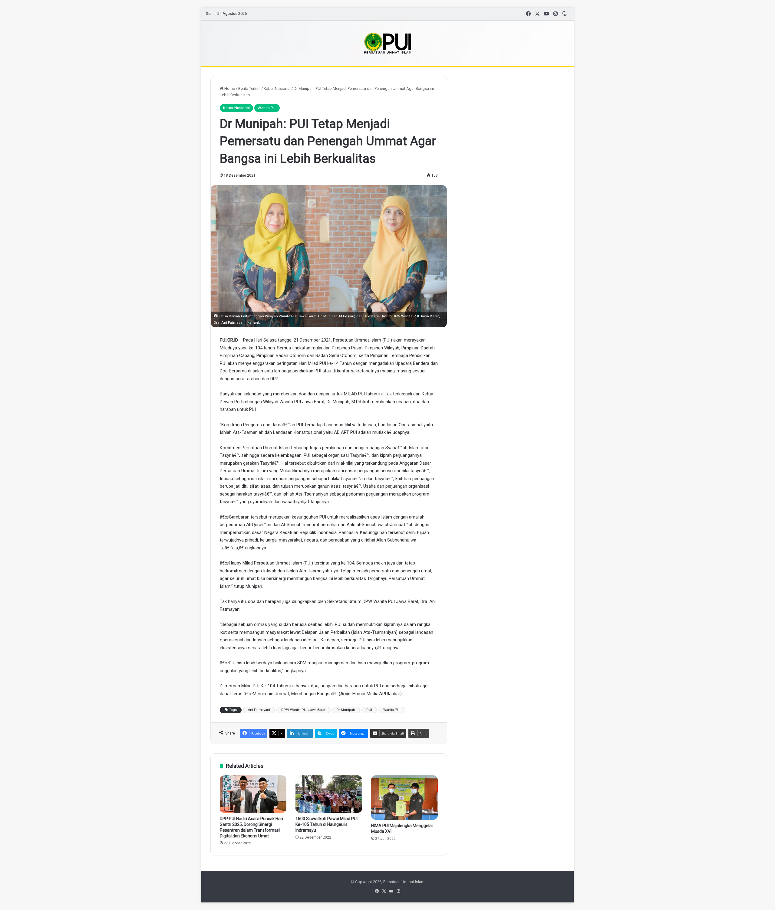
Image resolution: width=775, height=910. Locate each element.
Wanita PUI (267, 108)
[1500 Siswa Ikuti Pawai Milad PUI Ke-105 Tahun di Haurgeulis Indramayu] (328, 794)
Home (229, 88)
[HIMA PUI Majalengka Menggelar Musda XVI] (404, 797)
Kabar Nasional (277, 88)
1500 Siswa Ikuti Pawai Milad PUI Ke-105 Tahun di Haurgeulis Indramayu (326, 824)
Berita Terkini (249, 88)
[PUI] (387, 43)
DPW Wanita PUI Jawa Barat (303, 710)
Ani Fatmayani (259, 710)
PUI (369, 710)
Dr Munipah (345, 710)
